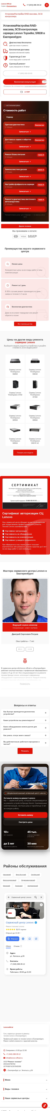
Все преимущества (25, 324)
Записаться (24, 132)
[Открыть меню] (47, 5)
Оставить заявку (25, 815)
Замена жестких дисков (16, 169)
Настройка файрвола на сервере (19, 184)
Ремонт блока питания (15, 154)
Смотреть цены (25, 822)
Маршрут (14, 939)
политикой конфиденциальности (35, 86)
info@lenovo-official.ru (14, 1058)
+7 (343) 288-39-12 (34, 5)
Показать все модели (25, 453)
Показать (25, 751)
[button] (20, 649)
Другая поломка (25, 226)
